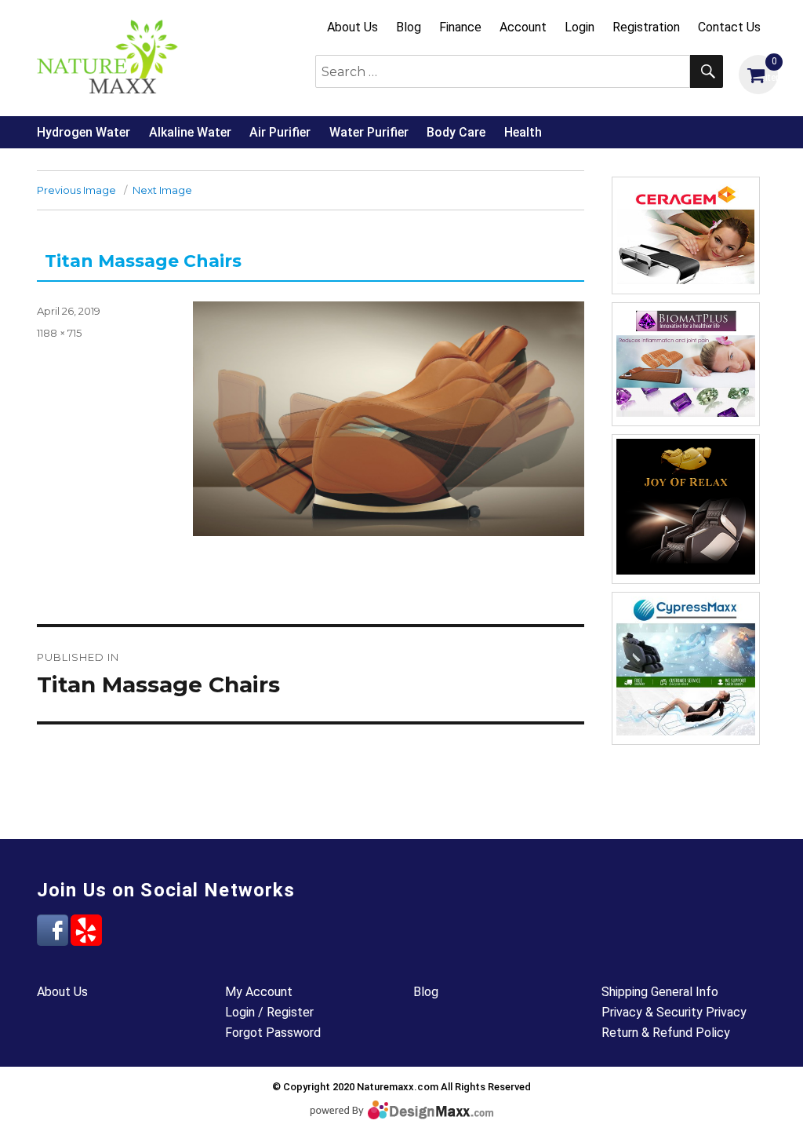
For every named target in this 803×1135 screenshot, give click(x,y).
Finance (460, 27)
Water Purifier (369, 132)
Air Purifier (280, 132)
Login (579, 27)
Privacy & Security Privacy (674, 1012)
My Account (258, 991)
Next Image (162, 190)
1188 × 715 (59, 333)
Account (523, 27)
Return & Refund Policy (665, 1032)
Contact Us (729, 27)
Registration (646, 27)
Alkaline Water (190, 132)
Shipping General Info (659, 991)
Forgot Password (273, 1032)
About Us (352, 27)
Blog (408, 27)
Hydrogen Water (83, 132)
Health (523, 132)
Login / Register (269, 1012)
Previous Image (76, 190)
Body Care (456, 132)
